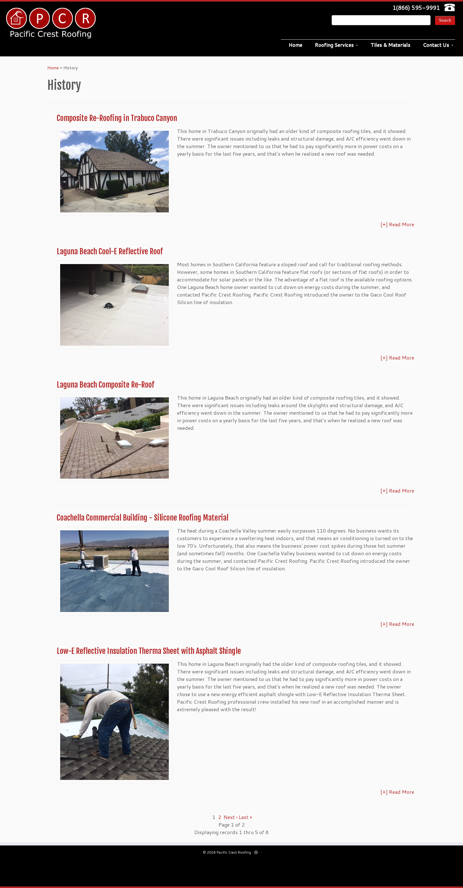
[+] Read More (397, 224)
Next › (230, 817)
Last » (245, 817)
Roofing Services (335, 44)
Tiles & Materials (390, 44)
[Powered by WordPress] (256, 851)
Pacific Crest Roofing (234, 852)
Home (295, 44)
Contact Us (436, 44)
